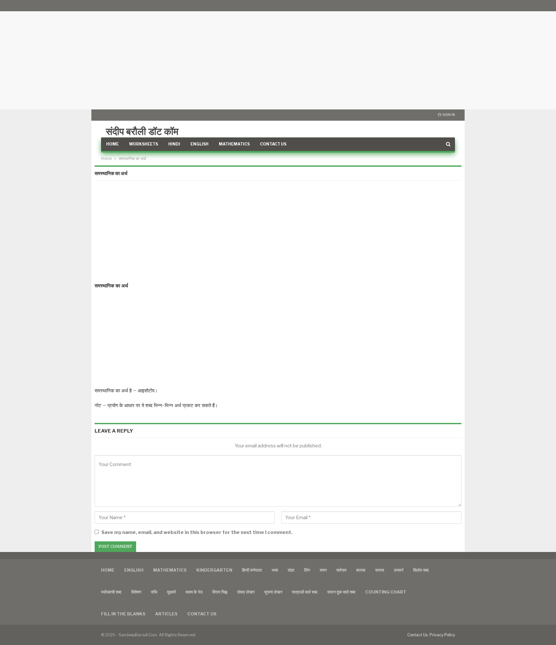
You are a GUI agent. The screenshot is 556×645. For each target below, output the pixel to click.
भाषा (275, 570)
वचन (323, 570)
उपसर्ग (398, 570)
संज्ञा (291, 570)
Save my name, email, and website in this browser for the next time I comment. (196, 532)
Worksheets (143, 144)
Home (112, 144)
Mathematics (234, 144)
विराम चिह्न (219, 591)
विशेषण (136, 591)
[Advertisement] (278, 55)
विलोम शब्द (421, 570)
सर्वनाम (341, 570)
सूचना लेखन (273, 591)
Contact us (202, 613)
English (199, 144)
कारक (361, 570)
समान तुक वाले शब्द (341, 591)
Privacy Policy (442, 634)
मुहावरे (171, 591)
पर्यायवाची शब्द (111, 591)
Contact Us (273, 144)
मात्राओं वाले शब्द (305, 591)
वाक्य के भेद (194, 591)
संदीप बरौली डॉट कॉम (142, 131)
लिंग (307, 570)
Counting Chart (385, 591)
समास (379, 570)
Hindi (174, 144)
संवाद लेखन (246, 591)
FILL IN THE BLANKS (123, 613)
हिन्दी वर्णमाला (252, 570)
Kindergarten (214, 570)
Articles (166, 613)
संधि (154, 591)
